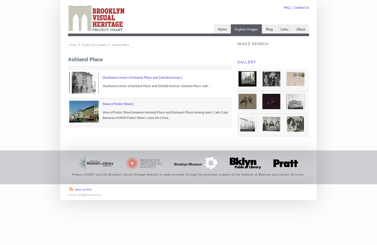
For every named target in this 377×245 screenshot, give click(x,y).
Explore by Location (94, 44)
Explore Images (246, 29)
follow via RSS (83, 189)
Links (285, 29)
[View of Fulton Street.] (118, 104)
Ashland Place (120, 44)
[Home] (96, 30)
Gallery (246, 62)
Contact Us (301, 7)
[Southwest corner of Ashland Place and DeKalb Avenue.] (142, 77)
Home (222, 29)
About (300, 29)
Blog (269, 29)
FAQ (287, 7)
